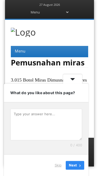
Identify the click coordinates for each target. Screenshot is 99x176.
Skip (58, 165)
